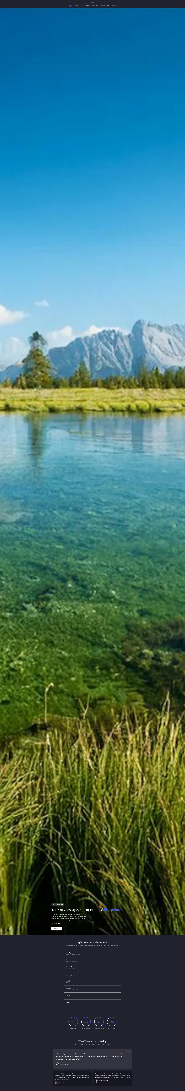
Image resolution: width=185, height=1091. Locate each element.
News (93, 5)
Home (70, 5)
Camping (76, 5)
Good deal (87, 5)
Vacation (114, 5)
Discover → (56, 928)
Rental (97, 5)
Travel (108, 5)
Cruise (81, 5)
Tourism (103, 5)
